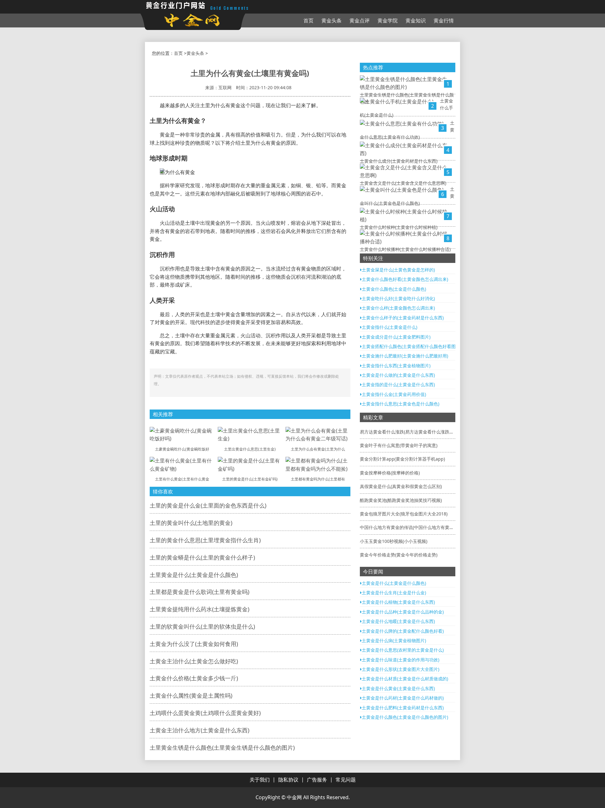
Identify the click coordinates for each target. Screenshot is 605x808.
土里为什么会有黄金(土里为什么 (318, 449)
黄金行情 (444, 20)
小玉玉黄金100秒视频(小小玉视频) (393, 541)
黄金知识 (416, 20)
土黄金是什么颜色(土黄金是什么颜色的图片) (405, 717)
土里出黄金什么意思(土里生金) (250, 449)
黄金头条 (331, 20)
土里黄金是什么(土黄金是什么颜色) (194, 574)
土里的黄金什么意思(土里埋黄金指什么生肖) (205, 540)
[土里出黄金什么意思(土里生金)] (250, 434)
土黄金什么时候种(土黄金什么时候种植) (398, 227)
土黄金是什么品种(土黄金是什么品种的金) (403, 612)
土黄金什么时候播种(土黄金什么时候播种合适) (405, 249)
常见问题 (346, 779)
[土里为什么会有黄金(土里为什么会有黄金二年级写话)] (317, 434)
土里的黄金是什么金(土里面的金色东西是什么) (208, 505)
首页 (308, 20)
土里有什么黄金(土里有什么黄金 (182, 479)
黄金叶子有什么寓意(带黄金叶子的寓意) (398, 445)
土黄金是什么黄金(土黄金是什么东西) (398, 688)
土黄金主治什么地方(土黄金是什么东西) (199, 730)
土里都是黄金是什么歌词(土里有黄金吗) (199, 592)
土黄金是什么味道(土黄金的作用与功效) (400, 660)
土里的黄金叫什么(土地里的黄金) (191, 522)
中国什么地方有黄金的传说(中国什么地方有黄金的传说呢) (416, 527)
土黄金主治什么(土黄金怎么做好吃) (194, 661)
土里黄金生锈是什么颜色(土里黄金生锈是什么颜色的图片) (222, 747)
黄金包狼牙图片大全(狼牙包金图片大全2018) (403, 514)
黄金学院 (387, 20)
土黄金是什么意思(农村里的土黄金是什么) (403, 650)
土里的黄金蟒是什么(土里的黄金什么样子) (202, 557)
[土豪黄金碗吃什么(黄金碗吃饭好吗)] (182, 434)
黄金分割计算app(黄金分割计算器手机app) (402, 459)
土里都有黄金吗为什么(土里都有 (318, 479)
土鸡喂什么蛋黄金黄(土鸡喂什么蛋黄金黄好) (205, 713)
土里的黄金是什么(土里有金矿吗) (250, 479)
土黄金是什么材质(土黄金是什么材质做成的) (405, 679)
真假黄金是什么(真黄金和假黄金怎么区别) (401, 486)
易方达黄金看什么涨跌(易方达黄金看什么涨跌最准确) (412, 432)
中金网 (294, 797)
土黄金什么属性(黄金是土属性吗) (191, 695)
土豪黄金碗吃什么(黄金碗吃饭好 (182, 449)
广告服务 (317, 779)
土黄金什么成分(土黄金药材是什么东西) (398, 161)
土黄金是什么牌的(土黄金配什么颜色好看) (403, 631)
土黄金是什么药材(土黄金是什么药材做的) (403, 698)
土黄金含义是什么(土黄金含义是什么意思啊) (403, 183)
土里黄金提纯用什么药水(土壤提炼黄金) (199, 609)
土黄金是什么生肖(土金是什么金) (394, 593)
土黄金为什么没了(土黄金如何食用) (194, 644)
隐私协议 (288, 779)
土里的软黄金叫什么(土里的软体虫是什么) (202, 626)
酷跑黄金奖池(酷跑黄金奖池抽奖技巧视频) (401, 500)
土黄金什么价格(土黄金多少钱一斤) (194, 678)
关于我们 (260, 779)
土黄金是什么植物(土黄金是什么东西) (398, 602)
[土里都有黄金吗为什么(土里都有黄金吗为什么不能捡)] (317, 464)
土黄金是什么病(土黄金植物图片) (394, 640)
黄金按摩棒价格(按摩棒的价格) (390, 473)
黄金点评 (359, 20)
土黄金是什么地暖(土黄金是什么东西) (398, 621)
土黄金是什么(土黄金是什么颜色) (394, 583)
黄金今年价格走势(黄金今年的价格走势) (398, 555)
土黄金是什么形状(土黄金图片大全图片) (400, 669)
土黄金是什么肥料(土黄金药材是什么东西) (403, 708)
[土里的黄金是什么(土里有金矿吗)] (250, 464)
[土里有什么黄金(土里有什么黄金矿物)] (182, 464)
